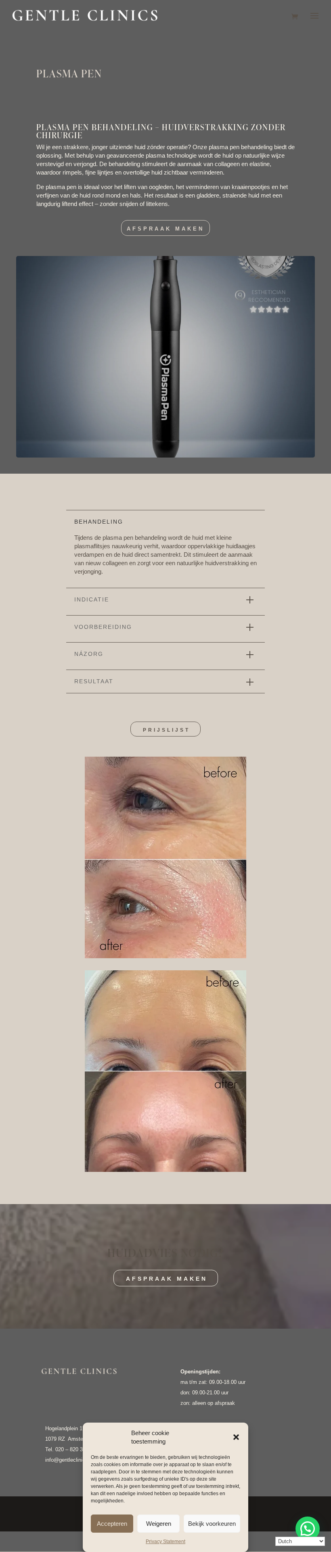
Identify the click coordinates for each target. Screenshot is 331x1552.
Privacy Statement (165, 1541)
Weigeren (158, 1523)
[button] (236, 1437)
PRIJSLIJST (166, 730)
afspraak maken (166, 1278)
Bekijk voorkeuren (212, 1523)
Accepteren (112, 1523)
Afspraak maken (165, 229)
